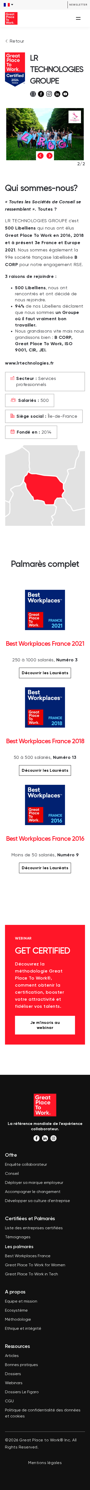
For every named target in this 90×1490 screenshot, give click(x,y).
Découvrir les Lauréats (45, 672)
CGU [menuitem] (9, 1401)
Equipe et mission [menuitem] (21, 1302)
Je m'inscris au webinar (45, 1025)
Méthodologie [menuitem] (18, 1320)
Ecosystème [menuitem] (16, 1311)
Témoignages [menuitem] (17, 1237)
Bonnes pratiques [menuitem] (21, 1365)
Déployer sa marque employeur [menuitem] (34, 1183)
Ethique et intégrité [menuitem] (23, 1329)
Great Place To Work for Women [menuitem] (35, 1265)
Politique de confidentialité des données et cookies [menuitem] (42, 1413)
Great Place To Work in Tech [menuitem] (31, 1274)
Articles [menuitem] (12, 1356)
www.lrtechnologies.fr (29, 363)
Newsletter (78, 4)
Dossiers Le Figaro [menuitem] (22, 1392)
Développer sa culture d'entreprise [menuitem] (37, 1201)
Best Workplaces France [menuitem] (27, 1256)
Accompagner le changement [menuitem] (32, 1192)
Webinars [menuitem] (13, 1383)
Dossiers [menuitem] (13, 1374)
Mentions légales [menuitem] (45, 1463)
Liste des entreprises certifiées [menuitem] (34, 1228)
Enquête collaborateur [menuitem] (26, 1165)
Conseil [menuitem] (12, 1174)
